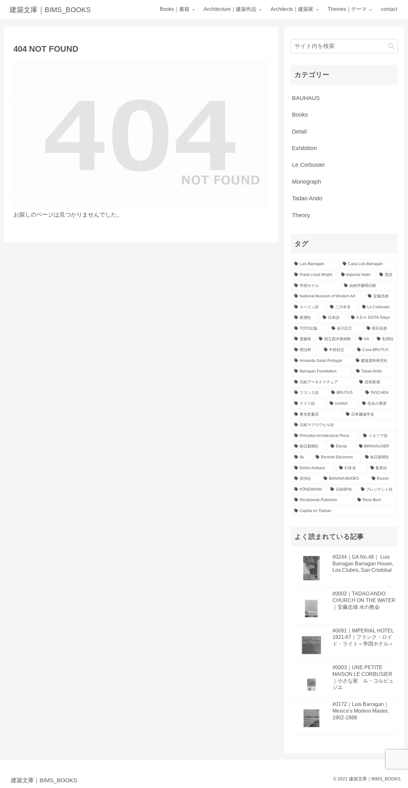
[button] (391, 46)
